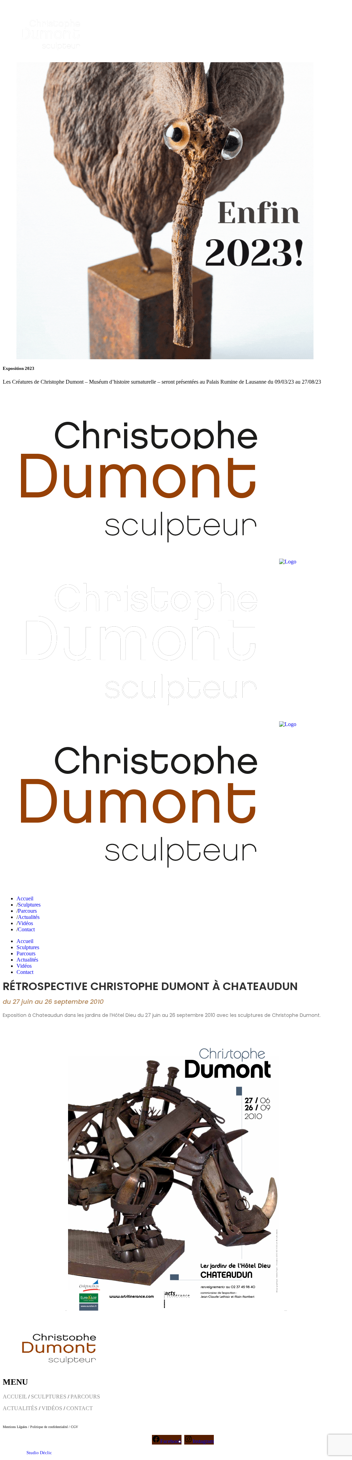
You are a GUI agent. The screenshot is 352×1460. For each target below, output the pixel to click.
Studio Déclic (39, 1452)
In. (17, 393)
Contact (46, 393)
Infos (29, 393)
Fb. (6, 393)
